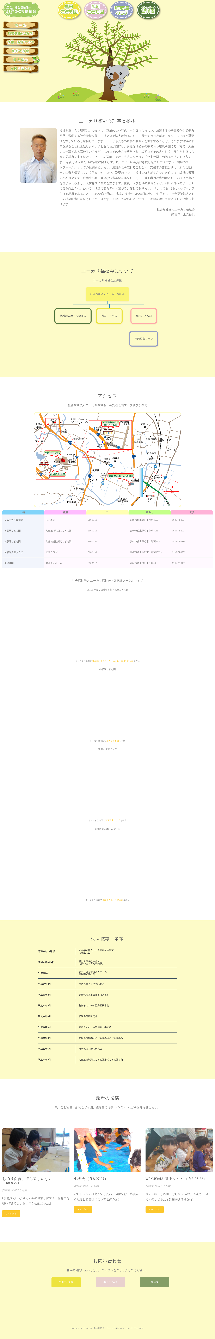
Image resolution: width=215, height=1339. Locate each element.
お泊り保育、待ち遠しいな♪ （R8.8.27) (28, 1180)
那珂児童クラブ (144, 338)
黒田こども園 (109, 315)
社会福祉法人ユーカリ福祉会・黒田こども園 (112, 661)
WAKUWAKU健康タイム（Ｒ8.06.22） (176, 1178)
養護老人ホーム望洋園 (73, 315)
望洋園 (154, 1282)
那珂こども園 (144, 315)
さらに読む (11, 1213)
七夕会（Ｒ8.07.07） (91, 1178)
